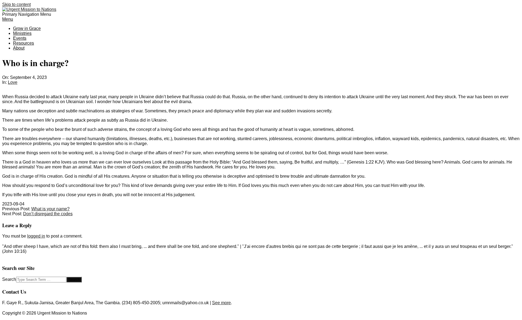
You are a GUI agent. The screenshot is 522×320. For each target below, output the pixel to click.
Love (12, 82)
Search (9, 279)
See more (221, 302)
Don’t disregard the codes (48, 213)
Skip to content (16, 4)
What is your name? (50, 209)
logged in (36, 236)
